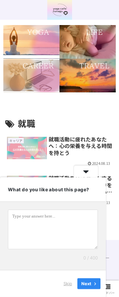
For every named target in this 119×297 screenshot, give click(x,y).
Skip (67, 283)
